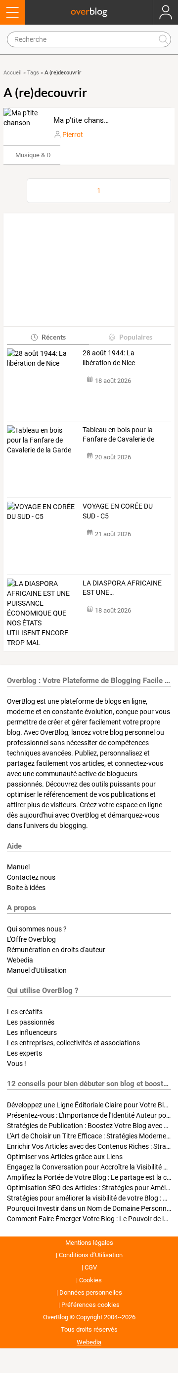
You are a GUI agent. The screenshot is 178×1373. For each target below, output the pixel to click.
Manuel (18, 867)
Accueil (12, 72)
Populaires (135, 337)
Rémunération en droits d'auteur (56, 950)
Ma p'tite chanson (82, 120)
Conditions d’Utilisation (91, 1255)
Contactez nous (31, 877)
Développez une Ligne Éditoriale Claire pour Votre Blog (89, 1105)
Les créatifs (25, 1012)
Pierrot (72, 134)
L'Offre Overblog (31, 939)
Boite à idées (26, 888)
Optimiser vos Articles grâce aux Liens (65, 1157)
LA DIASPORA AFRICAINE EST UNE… (122, 588)
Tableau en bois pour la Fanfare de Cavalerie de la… (118, 435)
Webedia (20, 960)
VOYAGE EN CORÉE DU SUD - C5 (118, 511)
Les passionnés (30, 1022)
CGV (91, 1267)
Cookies (90, 1280)
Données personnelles (90, 1292)
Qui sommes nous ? (37, 929)
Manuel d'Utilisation (37, 970)
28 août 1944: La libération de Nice (109, 358)
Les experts (24, 1053)
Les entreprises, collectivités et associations (73, 1043)
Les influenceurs (32, 1032)
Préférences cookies (90, 1304)
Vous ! (16, 1063)
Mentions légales (89, 1242)
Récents (54, 337)
